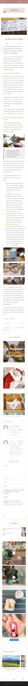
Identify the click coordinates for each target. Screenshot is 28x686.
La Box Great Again (7, 56)
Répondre (21, 429)
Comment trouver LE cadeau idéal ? (14, 416)
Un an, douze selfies (19, 327)
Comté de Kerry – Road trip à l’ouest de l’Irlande (11, 669)
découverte (12, 318)
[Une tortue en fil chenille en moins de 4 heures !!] (14, 577)
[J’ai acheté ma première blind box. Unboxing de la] (14, 625)
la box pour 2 (20, 113)
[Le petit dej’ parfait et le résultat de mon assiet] (14, 601)
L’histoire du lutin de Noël (14, 390)
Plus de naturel (16, 211)
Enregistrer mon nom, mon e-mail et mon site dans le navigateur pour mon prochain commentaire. (13, 491)
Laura (10, 43)
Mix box (22, 78)
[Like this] (23, 323)
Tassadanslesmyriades (15, 426)
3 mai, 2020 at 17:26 (19, 440)
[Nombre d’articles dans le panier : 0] (3, 516)
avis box (6, 318)
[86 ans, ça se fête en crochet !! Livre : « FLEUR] (14, 553)
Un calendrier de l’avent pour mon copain (7, 329)
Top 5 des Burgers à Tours (14, 363)
